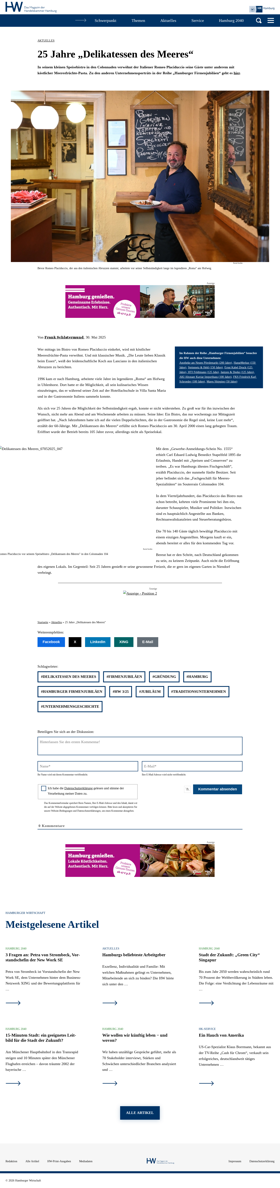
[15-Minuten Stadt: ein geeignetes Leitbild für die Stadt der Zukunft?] (13, 1084)
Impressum (235, 1161)
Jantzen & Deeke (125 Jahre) (237, 372)
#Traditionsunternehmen (198, 692)
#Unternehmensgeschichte (70, 706)
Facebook (51, 642)
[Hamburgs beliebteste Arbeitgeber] (109, 1003)
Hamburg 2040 (16, 948)
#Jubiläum (150, 692)
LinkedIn (97, 642)
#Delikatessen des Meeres (68, 677)
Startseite (43, 622)
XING (123, 642)
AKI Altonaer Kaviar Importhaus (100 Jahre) (205, 376)
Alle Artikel (32, 1161)
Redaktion (11, 1161)
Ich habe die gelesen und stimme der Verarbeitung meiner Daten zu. (86, 790)
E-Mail (147, 642)
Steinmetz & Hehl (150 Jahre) (205, 367)
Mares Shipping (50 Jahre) (222, 381)
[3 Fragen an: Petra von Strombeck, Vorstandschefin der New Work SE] (13, 1003)
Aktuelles (46, 40)
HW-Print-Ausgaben (59, 1161)
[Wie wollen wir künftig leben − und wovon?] (109, 1084)
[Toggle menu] (270, 20)
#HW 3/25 (121, 692)
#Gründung (164, 677)
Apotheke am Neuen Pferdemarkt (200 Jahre (205, 362)
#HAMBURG (197, 677)
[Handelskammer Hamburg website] (261, 9)
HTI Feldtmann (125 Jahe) (203, 372)
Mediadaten (85, 1161)
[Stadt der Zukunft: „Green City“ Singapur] (206, 1003)
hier (237, 73)
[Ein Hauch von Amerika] (206, 1084)
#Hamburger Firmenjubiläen (71, 692)
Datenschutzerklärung (78, 788)
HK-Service (207, 1028)
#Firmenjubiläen (124, 677)
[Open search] (259, 20)
